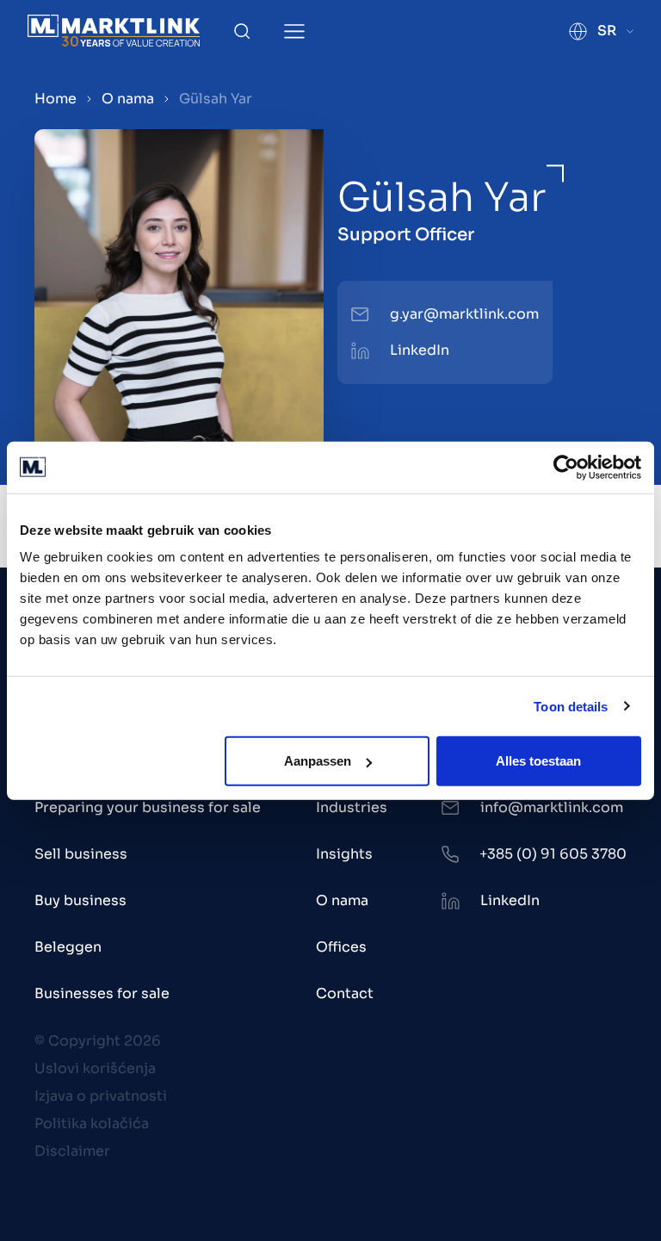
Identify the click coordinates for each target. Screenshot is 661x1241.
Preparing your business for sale (147, 807)
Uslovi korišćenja (95, 1068)
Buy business (80, 900)
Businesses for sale (102, 993)
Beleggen (68, 947)
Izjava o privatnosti (100, 1096)
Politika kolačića (91, 1123)
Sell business (80, 854)
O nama (128, 99)
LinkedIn (419, 350)
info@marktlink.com (551, 807)
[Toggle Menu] (294, 31)
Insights (344, 854)
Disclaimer (72, 1151)
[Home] (114, 31)
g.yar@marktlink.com (464, 314)
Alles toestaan (538, 761)
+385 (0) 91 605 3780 (553, 854)
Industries (351, 807)
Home (55, 99)
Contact (345, 993)
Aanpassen (317, 761)
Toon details (571, 705)
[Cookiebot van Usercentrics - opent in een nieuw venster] (566, 467)
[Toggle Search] (242, 31)
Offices (341, 947)
